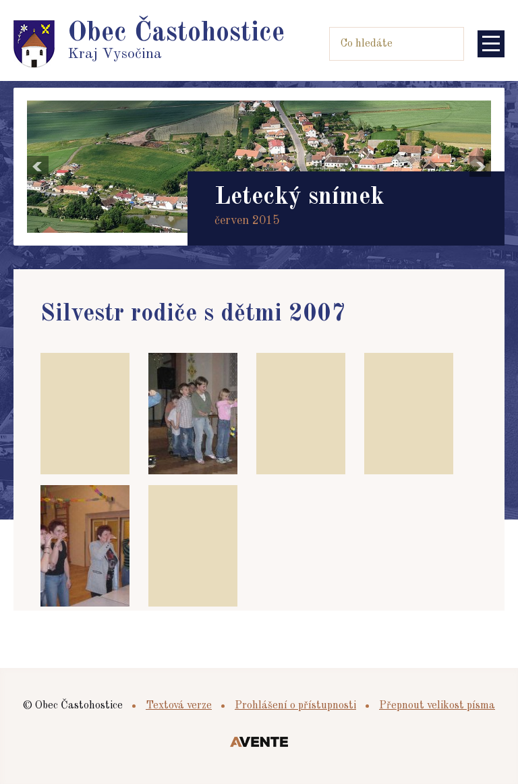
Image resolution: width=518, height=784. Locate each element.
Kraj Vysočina (176, 40)
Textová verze (179, 705)
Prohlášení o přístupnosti (295, 705)
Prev (38, 166)
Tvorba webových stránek (259, 742)
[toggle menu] (491, 43)
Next (480, 166)
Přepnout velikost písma (437, 705)
